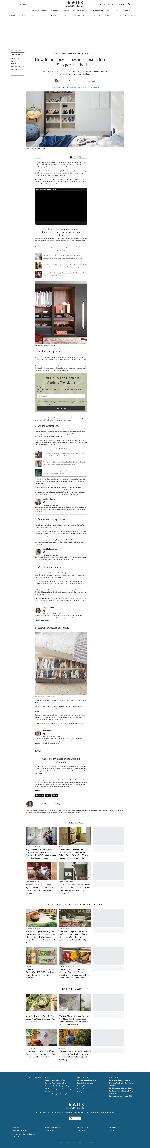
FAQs (12, 73)
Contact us (112, 1127)
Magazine (122, 4)
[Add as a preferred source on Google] (75, 1118)
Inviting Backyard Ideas (84, 1092)
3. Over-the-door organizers (15, 62)
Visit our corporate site (108, 1112)
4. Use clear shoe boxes (17, 66)
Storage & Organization (85, 53)
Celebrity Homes (79, 11)
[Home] (20, 11)
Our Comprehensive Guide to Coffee (120, 1088)
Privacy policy (49, 1130)
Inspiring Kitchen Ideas (84, 1086)
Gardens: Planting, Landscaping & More (58, 1094)
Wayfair (48, 795)
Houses (25, 11)
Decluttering (39, 795)
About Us (15, 1127)
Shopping (65, 11)
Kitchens (54, 11)
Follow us (74, 157)
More (126, 11)
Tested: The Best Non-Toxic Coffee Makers (127, 15)
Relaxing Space (47, 592)
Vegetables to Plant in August (51, 15)
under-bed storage (42, 709)
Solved (55, 795)
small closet (42, 184)
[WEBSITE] (44, 502)
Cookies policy (81, 1130)
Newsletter (83, 157)
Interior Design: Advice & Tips (55, 1080)
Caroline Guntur (55, 487)
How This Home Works (63, 53)
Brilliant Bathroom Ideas (85, 1089)
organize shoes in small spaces (52, 173)
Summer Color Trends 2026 (101, 15)
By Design (117, 11)
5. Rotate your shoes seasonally (16, 70)
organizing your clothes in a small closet (51, 238)
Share (39, 157)
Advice (93, 81)
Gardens (35, 11)
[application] (61, 206)
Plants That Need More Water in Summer (76, 15)
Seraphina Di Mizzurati (68, 81)
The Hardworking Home (99, 11)
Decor (44, 11)
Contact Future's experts (52, 1127)
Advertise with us (82, 1127)
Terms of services (54, 401)
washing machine (80, 768)
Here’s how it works (94, 87)
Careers (111, 1130)
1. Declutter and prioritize (15, 55)
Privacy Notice (77, 401)
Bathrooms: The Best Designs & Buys (57, 1086)
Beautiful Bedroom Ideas (85, 1083)
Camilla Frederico (64, 525)
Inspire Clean (46, 706)
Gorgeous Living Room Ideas (86, 1080)
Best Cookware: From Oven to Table (120, 1096)
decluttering (54, 357)
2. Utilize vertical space (17, 59)
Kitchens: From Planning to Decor (56, 1083)
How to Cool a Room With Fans (28, 15)
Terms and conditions (19, 1130)
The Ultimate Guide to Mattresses (119, 1080)
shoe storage (68, 481)
